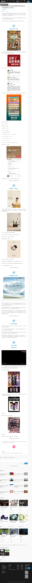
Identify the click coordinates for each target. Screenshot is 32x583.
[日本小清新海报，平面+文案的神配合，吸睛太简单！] (12, 485)
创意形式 (4, 451)
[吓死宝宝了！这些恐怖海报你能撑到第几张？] (26, 491)
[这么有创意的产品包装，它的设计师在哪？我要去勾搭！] (26, 485)
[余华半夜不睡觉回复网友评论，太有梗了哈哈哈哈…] (12, 479)
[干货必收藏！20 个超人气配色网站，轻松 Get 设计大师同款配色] (12, 473)
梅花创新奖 (21, 566)
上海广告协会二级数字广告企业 (12, 569)
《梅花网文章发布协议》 (5, 453)
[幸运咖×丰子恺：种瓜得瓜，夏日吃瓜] (14, 503)
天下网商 (1, 493)
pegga (15, 493)
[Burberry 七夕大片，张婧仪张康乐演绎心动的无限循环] (4, 503)
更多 (27, 547)
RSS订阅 (18, 569)
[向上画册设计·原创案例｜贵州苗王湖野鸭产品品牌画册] (14, 517)
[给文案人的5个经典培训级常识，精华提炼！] (26, 473)
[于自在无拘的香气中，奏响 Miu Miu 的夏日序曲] (4, 532)
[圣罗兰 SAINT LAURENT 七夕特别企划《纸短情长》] (14, 532)
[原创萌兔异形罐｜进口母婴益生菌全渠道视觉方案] (23, 517)
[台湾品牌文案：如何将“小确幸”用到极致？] (26, 479)
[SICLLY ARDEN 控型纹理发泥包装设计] (4, 517)
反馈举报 (21, 453)
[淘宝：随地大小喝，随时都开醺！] (23, 503)
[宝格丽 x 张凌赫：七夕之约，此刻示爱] (23, 532)
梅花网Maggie (1, 487)
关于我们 (10, 566)
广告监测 (21, 569)
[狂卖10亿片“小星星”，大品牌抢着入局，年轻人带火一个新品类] (12, 491)
